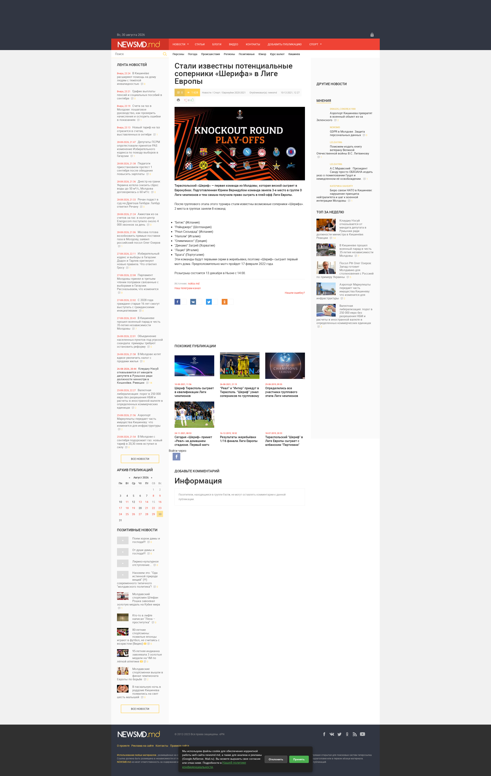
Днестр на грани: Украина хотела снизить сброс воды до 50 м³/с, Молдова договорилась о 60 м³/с (139, 186)
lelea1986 (336, 142)
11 (127, 502)
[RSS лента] (355, 734)
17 (120, 508)
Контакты (253, 44)
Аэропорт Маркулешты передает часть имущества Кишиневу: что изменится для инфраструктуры (139, 422)
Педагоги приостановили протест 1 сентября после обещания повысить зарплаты (135, 168)
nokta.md (193, 283)
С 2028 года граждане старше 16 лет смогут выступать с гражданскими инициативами (138, 305)
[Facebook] (324, 734)
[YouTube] (362, 734)
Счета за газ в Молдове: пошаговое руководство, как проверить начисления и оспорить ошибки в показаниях (139, 113)
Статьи (200, 44)
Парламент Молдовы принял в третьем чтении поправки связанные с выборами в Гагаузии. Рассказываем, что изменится (138, 283)
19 (133, 508)
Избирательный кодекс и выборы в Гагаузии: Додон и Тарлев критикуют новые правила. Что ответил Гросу (138, 260)
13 (140, 502)
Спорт (313, 44)
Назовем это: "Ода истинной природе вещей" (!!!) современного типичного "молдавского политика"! (137, 579)
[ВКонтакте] (332, 734)
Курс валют (277, 54)
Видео (233, 44)
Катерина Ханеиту (341, 185)
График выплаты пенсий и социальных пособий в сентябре (139, 94)
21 (146, 508)
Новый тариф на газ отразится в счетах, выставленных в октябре (138, 130)
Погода (192, 54)
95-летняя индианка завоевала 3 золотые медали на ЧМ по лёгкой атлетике (139, 656)
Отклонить (276, 759)
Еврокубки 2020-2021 (234, 92)
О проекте (123, 745)
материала (357, 758)
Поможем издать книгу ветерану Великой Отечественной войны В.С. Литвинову (342, 151)
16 (159, 502)
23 (159, 508)
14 (146, 502)
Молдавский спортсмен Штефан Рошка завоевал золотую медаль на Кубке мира (138, 600)
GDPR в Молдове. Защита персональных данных (348, 133)
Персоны (178, 54)
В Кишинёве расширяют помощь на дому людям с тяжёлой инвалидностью (136, 78)
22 (153, 508)
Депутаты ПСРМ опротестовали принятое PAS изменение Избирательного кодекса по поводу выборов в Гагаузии (138, 149)
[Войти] (372, 35)
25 (127, 514)
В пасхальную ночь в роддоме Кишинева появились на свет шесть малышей (139, 692)
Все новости (140, 459)
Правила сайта (179, 745)
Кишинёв (294, 54)
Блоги (216, 44)
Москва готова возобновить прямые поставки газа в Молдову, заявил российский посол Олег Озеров (138, 239)
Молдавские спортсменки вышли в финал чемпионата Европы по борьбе (140, 674)
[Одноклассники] (347, 734)
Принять (299, 759)
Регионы (229, 54)
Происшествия (210, 54)
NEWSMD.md (124, 761)
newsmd (272, 92)
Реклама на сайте (142, 745)
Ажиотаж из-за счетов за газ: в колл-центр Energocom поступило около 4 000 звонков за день (138, 219)
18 (127, 508)
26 (133, 514)
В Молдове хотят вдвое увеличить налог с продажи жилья (139, 357)
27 (140, 514)
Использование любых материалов (136, 754)
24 (120, 514)
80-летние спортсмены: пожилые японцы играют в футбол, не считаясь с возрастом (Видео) (138, 636)
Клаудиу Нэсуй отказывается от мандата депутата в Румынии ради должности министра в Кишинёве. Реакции (138, 375)
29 (153, 514)
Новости (179, 44)
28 (146, 514)
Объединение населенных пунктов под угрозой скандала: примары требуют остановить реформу (140, 341)
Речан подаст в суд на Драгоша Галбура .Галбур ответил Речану (138, 202)
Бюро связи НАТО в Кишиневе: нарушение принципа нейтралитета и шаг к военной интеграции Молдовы (344, 195)
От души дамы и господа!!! (143, 551)
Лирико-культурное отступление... (145, 563)
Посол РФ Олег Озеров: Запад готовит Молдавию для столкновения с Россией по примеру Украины (345, 270)
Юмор (262, 54)
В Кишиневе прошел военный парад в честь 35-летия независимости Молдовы (138, 323)
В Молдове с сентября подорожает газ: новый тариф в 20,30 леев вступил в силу (139, 442)
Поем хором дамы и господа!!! (146, 540)
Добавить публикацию (285, 44)
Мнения (323, 100)
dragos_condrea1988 (343, 108)
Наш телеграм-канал (188, 288)
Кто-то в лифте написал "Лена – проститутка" (144, 618)
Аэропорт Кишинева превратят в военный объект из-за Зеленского (344, 116)
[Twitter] (339, 734)
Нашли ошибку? (295, 292)
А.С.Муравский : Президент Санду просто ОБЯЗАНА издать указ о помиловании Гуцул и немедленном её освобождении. (344, 174)
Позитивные (247, 54)
